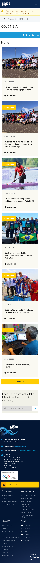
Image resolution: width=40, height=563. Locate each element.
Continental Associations (10, 537)
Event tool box (26, 501)
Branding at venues (27, 509)
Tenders (5, 552)
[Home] (6, 4)
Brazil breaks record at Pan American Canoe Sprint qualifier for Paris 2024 (19, 255)
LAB (31, 559)
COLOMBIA (20, 19)
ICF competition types (28, 495)
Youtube (26, 534)
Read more (11, 96)
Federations (11, 19)
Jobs (3, 534)
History (4, 528)
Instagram (27, 528)
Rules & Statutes (7, 495)
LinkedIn (27, 540)
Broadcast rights (7, 546)
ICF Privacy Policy (8, 504)
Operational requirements (25, 505)
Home (5, 19)
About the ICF (7, 525)
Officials (5, 543)
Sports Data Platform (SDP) (28, 516)
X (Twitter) (27, 537)
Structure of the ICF (8, 531)
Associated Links (7, 555)
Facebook (27, 525)
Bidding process (26, 498)
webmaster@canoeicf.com (26, 450)
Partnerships (6, 549)
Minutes (5, 498)
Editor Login (12, 485)
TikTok (26, 531)
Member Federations (9, 540)
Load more (20, 382)
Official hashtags (26, 512)
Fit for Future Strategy (9, 501)
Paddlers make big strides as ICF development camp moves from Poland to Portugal (18, 144)
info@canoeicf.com (20, 446)
